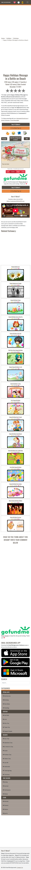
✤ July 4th (5, 762)
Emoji (2, 120)
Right (18, 171)
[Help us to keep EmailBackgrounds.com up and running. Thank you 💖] (15, 177)
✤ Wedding (6, 708)
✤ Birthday (6, 700)
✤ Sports (5, 813)
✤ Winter (5, 794)
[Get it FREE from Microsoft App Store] (15, 672)
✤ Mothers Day (7, 754)
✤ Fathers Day (7, 758)
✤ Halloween (6, 766)
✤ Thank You (6, 727)
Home (3, 38)
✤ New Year (6, 738)
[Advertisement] (15, 20)
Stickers (7, 120)
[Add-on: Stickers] (19, 133)
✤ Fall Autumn (7, 790)
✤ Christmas (6, 774)
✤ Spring (5, 782)
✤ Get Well (6, 715)
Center (13, 171)
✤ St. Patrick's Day (8, 746)
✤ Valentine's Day (7, 742)
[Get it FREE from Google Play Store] (15, 662)
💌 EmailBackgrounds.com (18, 168)
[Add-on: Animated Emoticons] (7, 133)
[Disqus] (15, 564)
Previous (4, 139)
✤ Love (5, 719)
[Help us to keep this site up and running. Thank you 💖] (15, 630)
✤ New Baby (6, 704)
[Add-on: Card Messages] (24, 133)
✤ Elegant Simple (7, 731)
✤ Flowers (5, 805)
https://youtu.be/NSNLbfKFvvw (15, 201)
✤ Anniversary (7, 696)
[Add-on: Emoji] (13, 133)
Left (8, 171)
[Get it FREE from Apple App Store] (15, 652)
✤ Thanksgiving (7, 770)
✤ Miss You (6, 723)
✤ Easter (5, 750)
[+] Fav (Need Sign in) (16, 128)
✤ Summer (6, 786)
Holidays (8, 38)
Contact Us (20, 867)
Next (27, 139)
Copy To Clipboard (15, 124)
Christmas (16, 38)
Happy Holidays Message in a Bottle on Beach (15, 40)
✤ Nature (5, 809)
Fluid (23, 171)
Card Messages (14, 120)
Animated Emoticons (22, 118)
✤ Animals (5, 801)
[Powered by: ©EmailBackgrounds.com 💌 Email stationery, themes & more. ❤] (15, 152)
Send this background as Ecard (15, 139)
